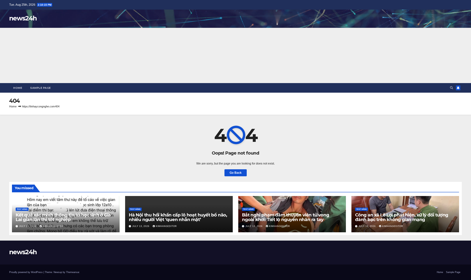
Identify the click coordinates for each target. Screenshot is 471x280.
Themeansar (72, 272)
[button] (451, 87)
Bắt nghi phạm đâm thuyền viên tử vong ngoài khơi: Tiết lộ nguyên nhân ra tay (285, 217)
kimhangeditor (53, 226)
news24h (23, 18)
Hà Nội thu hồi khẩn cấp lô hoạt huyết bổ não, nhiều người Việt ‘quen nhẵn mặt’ (178, 217)
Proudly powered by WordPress (26, 272)
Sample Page (40, 88)
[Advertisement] (235, 55)
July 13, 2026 (28, 226)
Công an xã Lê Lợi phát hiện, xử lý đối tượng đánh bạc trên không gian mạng (401, 217)
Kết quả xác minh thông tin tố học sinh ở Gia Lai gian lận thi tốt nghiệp (63, 217)
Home (17, 88)
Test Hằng (22, 209)
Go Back (236, 172)
